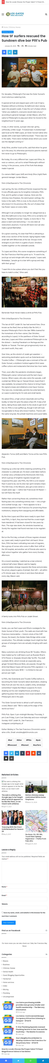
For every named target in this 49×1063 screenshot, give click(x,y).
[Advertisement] (33, 12)
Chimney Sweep (15, 27)
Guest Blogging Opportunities (13, 975)
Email (4, 895)
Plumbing (6, 993)
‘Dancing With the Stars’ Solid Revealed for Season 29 (12, 829)
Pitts (29, 740)
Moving (5, 989)
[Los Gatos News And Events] (15, 14)
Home (5, 27)
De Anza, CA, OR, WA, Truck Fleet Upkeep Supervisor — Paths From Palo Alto (35, 837)
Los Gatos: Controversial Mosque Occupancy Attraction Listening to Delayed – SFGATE (30, 1018)
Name (4, 887)
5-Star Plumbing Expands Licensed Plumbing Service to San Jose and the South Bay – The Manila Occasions (31, 1029)
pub (38, 740)
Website (5, 904)
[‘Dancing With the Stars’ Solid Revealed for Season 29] (13, 817)
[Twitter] (11, 753)
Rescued (13, 745)
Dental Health (8, 972)
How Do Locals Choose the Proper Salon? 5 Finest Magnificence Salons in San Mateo (22, 1050)
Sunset (25, 745)
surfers (37, 745)
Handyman (7, 979)
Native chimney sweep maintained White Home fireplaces (35, 797)
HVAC (5, 986)
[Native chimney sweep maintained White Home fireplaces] (36, 786)
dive (20, 740)
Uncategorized (8, 997)
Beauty (5, 961)
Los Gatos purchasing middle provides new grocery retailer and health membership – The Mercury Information (30, 1006)
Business (6, 964)
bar (10, 740)
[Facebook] (6, 753)
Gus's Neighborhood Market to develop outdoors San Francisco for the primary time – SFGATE (31, 1040)
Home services (8, 982)
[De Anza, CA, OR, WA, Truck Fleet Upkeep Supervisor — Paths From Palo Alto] (36, 821)
